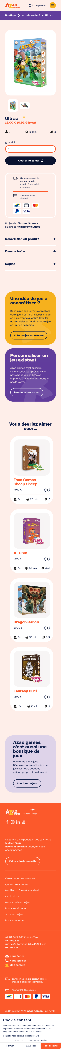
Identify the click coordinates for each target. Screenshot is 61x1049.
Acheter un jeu (14, 914)
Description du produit (22, 239)
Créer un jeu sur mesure (28, 335)
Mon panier (39, 5)
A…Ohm (20, 553)
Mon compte (17, 965)
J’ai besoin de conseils (22, 861)
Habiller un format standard (22, 890)
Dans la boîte (15, 251)
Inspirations (12, 896)
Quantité (10, 142)
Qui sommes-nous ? (17, 884)
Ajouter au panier (28, 161)
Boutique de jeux (27, 783)
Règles (10, 264)
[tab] (30, 239)
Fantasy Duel (25, 691)
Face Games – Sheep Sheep (27, 482)
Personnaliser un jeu (26, 392)
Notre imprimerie (15, 908)
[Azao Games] (12, 5)
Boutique (10, 15)
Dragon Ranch (26, 622)
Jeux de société (30, 15)
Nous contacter (14, 920)
